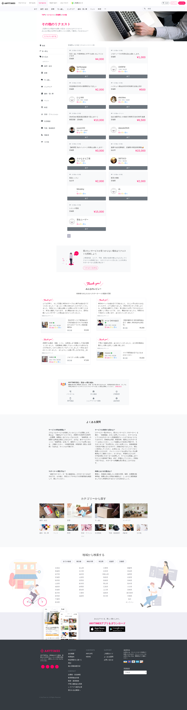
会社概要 (71, 653)
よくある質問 (108, 657)
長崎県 (129, 580)
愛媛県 (129, 568)
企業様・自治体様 (74, 674)
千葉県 (57, 599)
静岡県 (81, 586)
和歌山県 (105, 574)
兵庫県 (105, 568)
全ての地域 (67, 561)
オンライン (130, 602)
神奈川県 (90, 561)
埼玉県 (101, 561)
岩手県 (57, 574)
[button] (165, 3)
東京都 (78, 561)
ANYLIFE (89, 653)
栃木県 (57, 593)
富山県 (81, 568)
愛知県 (81, 590)
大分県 (129, 586)
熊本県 (129, 583)
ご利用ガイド (108, 653)
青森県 (57, 571)
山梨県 (81, 577)
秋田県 (57, 580)
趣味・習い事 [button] (82, 9)
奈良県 (105, 571)
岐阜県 (81, 583)
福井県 (81, 574)
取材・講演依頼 (73, 681)
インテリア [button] (71, 9)
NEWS (88, 657)
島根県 (105, 580)
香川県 (105, 596)
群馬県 (57, 596)
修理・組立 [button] (44, 9)
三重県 (81, 593)
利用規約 (71, 657)
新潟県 (57, 602)
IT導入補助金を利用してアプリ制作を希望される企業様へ (75, 687)
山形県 (57, 583)
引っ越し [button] (60, 9)
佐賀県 (129, 577)
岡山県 (105, 583)
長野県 (81, 580)
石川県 (81, 571)
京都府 (121, 561)
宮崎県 (129, 590)
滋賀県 (81, 596)
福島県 (57, 586)
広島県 (105, 586)
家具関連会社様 (73, 678)
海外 (129, 599)
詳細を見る (118, 386)
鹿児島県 (130, 593)
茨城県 (57, 590)
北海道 (57, 568)
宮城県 (57, 577)
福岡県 (129, 574)
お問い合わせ (108, 660)
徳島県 (105, 593)
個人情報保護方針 (74, 666)
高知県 (129, 571)
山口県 (105, 590)
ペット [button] (92, 9)
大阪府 (111, 561)
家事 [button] (52, 9)
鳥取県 (105, 577)
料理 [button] (99, 9)
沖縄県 (129, 596)
